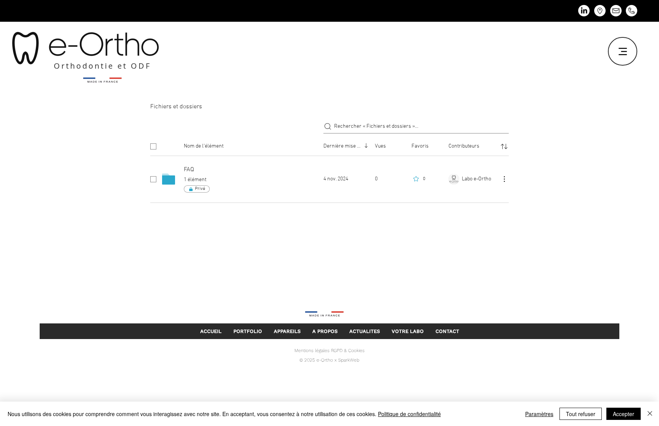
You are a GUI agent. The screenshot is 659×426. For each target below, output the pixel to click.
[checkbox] (153, 146)
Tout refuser (580, 414)
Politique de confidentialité (409, 414)
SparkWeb (348, 360)
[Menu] (622, 51)
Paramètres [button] (539, 414)
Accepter (623, 414)
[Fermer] (649, 414)
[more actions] (504, 178)
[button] (287, 331)
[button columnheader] (504, 146)
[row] (329, 145)
